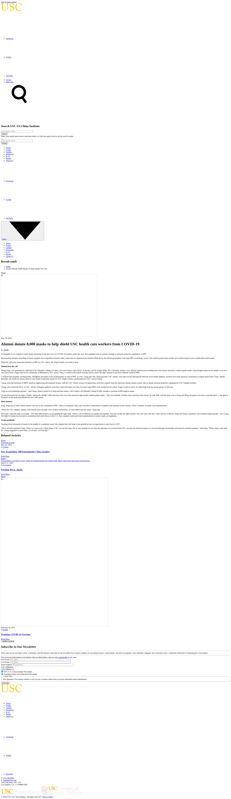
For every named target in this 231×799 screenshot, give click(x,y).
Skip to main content (9, 2)
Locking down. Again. (12, 469)
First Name (5, 660)
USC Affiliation (7, 667)
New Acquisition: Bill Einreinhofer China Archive (25, 451)
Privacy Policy (47, 797)
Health (6, 350)
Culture (6, 447)
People (8, 158)
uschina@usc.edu (9, 780)
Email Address (6, 665)
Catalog (9, 152)
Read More (5, 456)
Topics (8, 148)
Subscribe (9, 82)
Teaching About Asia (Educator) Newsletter (20, 674)
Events (8, 150)
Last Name (5, 662)
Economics (7, 465)
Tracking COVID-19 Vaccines (15, 634)
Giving (8, 80)
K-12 (8, 156)
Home (8, 267)
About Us (9, 161)
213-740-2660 (8, 778)
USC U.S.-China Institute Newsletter (18, 672)
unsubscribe (63, 657)
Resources (10, 154)
